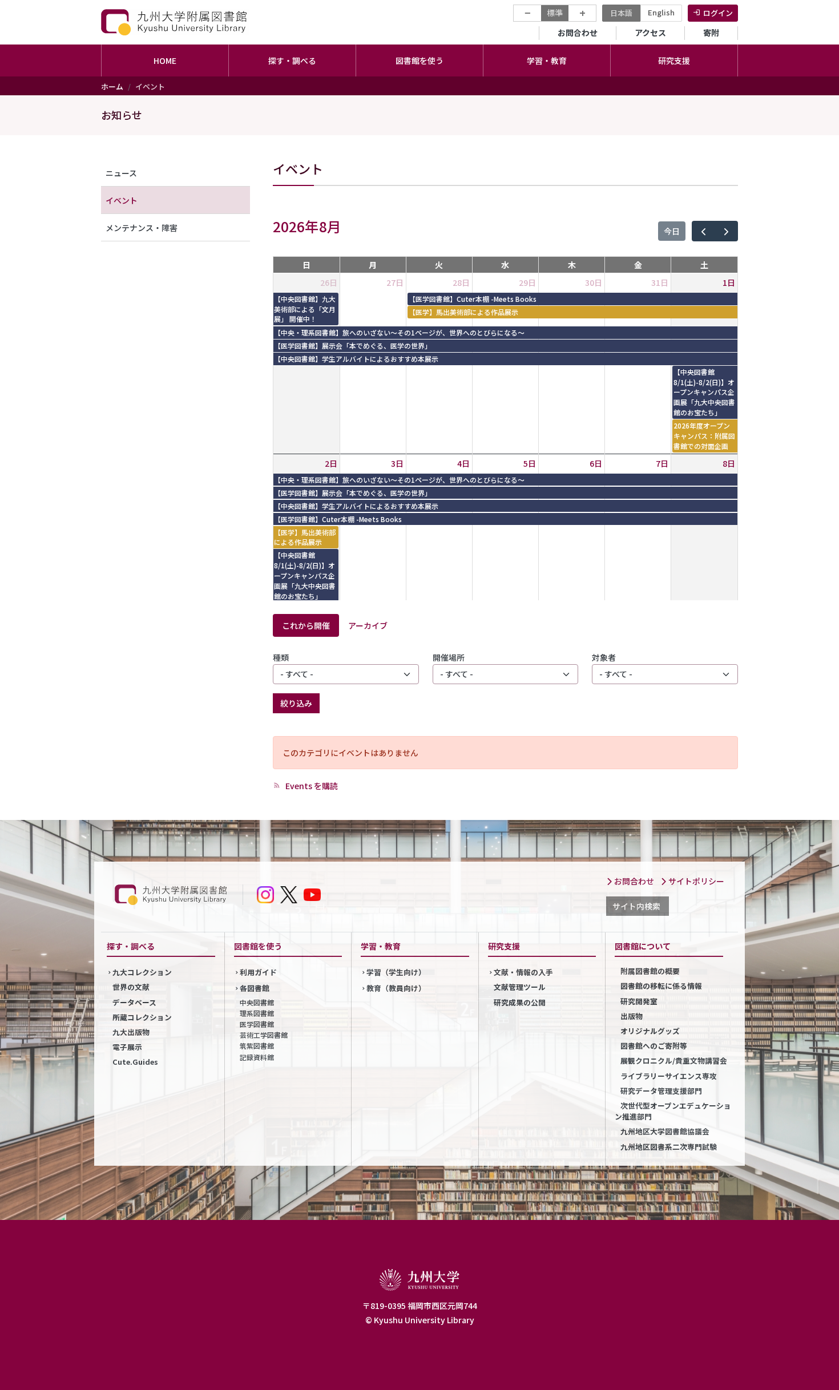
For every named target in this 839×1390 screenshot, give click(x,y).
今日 (672, 231)
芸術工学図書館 (264, 1035)
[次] (726, 231)
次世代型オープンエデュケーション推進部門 (673, 1111)
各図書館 (254, 988)
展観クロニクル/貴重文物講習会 (673, 1060)
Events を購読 (311, 785)
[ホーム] (175, 22)
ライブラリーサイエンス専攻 (668, 1075)
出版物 (631, 1016)
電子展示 (127, 1046)
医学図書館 (257, 1024)
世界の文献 (131, 986)
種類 (281, 657)
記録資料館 (257, 1057)
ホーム (112, 86)
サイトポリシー (695, 881)
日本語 (621, 12)
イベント (122, 200)
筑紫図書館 (257, 1045)
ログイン (718, 12)
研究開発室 (639, 1001)
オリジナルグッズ (650, 1030)
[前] (703, 231)
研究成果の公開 (520, 1002)
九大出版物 (131, 1032)
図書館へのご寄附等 (653, 1045)
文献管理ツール (520, 986)
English (661, 12)
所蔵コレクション (142, 1017)
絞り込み (296, 703)
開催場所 (449, 657)
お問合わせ (578, 32)
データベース (134, 1002)
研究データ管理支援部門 (661, 1090)
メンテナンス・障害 (142, 227)
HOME (165, 60)
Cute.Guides (135, 1061)
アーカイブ (368, 625)
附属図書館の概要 (650, 970)
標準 (555, 12)
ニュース (121, 173)
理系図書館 (257, 1013)
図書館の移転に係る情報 (661, 985)
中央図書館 (257, 1002)
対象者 (604, 657)
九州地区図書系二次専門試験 (668, 1146)
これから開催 (306, 625)
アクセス (650, 32)
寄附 (711, 32)
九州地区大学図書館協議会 (664, 1131)
